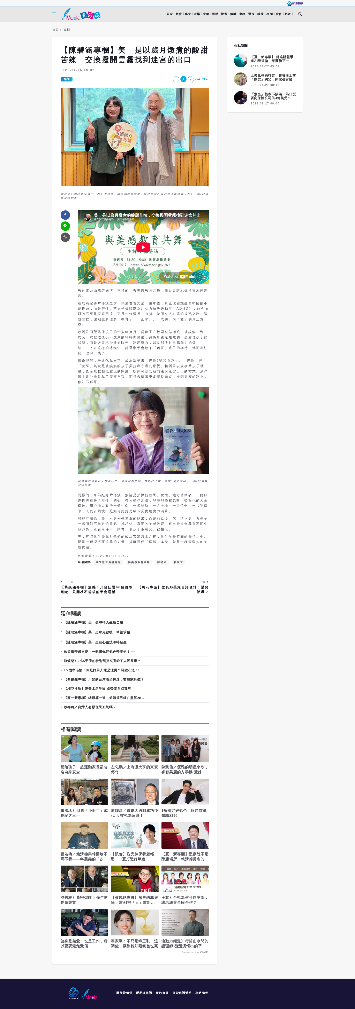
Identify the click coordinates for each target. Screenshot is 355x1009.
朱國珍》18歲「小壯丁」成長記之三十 (84, 813)
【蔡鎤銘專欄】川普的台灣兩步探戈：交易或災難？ (104, 679)
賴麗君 (178, 562)
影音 (288, 14)
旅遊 (224, 14)
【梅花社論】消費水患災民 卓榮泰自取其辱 (97, 688)
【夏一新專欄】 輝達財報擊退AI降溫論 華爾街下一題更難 (272, 60)
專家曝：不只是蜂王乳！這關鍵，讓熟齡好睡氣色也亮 (134, 943)
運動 (215, 14)
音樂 (197, 14)
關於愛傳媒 (124, 992)
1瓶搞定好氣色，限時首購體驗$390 (184, 813)
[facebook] (65, 215)
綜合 (279, 14)
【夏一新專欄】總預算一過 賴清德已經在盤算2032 (104, 698)
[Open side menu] (54, 14)
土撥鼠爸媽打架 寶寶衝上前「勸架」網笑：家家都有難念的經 (273, 79)
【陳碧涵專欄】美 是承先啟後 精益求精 (97, 632)
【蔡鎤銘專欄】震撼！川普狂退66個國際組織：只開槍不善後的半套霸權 (97, 589)
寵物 (242, 14)
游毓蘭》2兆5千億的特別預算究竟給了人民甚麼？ (102, 661)
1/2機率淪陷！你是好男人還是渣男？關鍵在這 (99, 670)
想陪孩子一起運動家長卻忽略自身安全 (84, 769)
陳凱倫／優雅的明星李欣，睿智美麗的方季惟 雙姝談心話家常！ (185, 769)
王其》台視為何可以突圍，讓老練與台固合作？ (185, 900)
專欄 (269, 14)
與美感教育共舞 (139, 562)
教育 (179, 14)
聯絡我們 (202, 992)
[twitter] (65, 226)
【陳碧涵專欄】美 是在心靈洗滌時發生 (95, 642)
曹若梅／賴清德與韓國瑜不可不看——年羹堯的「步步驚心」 (84, 856)
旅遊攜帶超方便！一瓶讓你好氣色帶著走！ (97, 651)
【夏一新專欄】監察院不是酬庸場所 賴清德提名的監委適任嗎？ (185, 856)
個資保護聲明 (182, 992)
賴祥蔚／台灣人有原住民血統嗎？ (90, 707)
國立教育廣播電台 (108, 562)
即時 (170, 14)
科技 (260, 14)
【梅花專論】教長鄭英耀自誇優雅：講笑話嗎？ (173, 589)
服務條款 (162, 992)
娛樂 (233, 14)
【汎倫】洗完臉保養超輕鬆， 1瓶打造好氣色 (132, 856)
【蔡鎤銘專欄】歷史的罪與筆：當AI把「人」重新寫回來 (134, 900)
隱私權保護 (144, 992)
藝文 (188, 14)
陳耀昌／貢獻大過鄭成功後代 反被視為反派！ (134, 813)
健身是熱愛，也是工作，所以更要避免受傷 (84, 943)
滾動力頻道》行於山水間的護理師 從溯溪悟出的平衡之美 (185, 943)
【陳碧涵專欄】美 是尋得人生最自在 (93, 622)
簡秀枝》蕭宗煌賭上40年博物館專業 (84, 900)
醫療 (251, 14)
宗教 (206, 14)
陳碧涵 (162, 562)
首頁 (55, 29)
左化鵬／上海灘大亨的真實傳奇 (134, 769)
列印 (205, 79)
